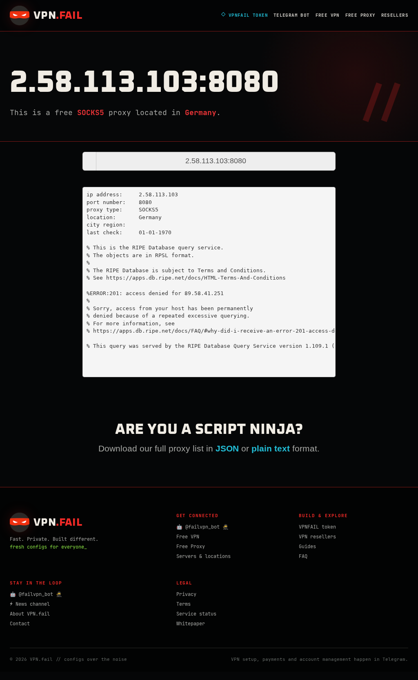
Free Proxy (360, 15)
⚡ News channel (30, 604)
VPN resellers (317, 536)
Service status (196, 614)
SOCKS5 (90, 112)
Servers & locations (203, 556)
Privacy (186, 594)
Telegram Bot (291, 15)
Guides (307, 546)
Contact (20, 623)
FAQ (303, 556)
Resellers (394, 15)
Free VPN (328, 15)
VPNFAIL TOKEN (244, 15)
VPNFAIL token (317, 527)
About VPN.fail (30, 614)
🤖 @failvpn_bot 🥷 (202, 527)
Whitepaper (190, 623)
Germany (200, 112)
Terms (183, 604)
